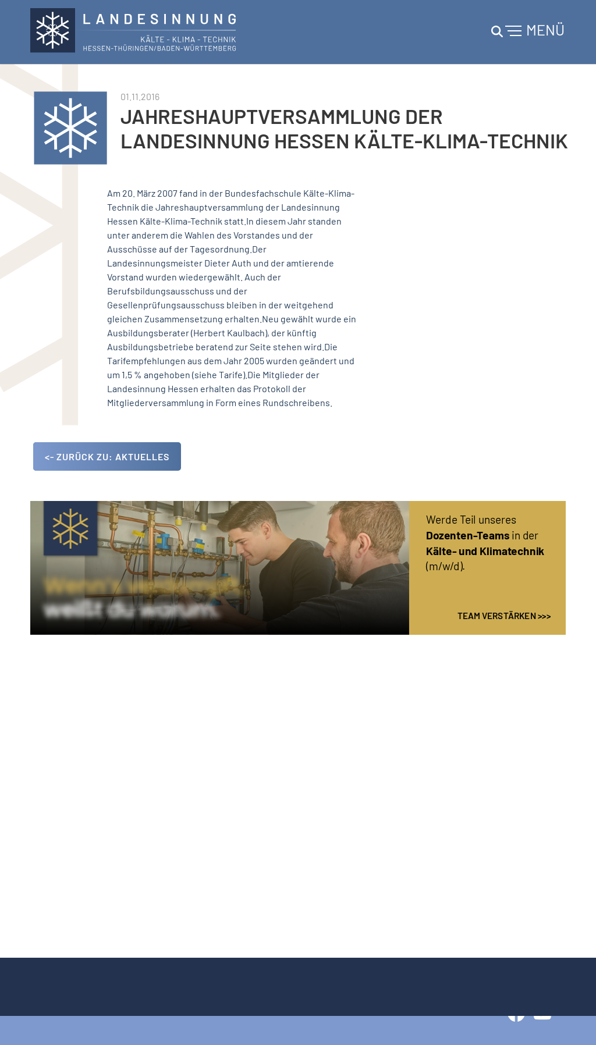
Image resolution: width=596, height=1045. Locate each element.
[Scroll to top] (570, 1019)
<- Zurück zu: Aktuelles (107, 456)
